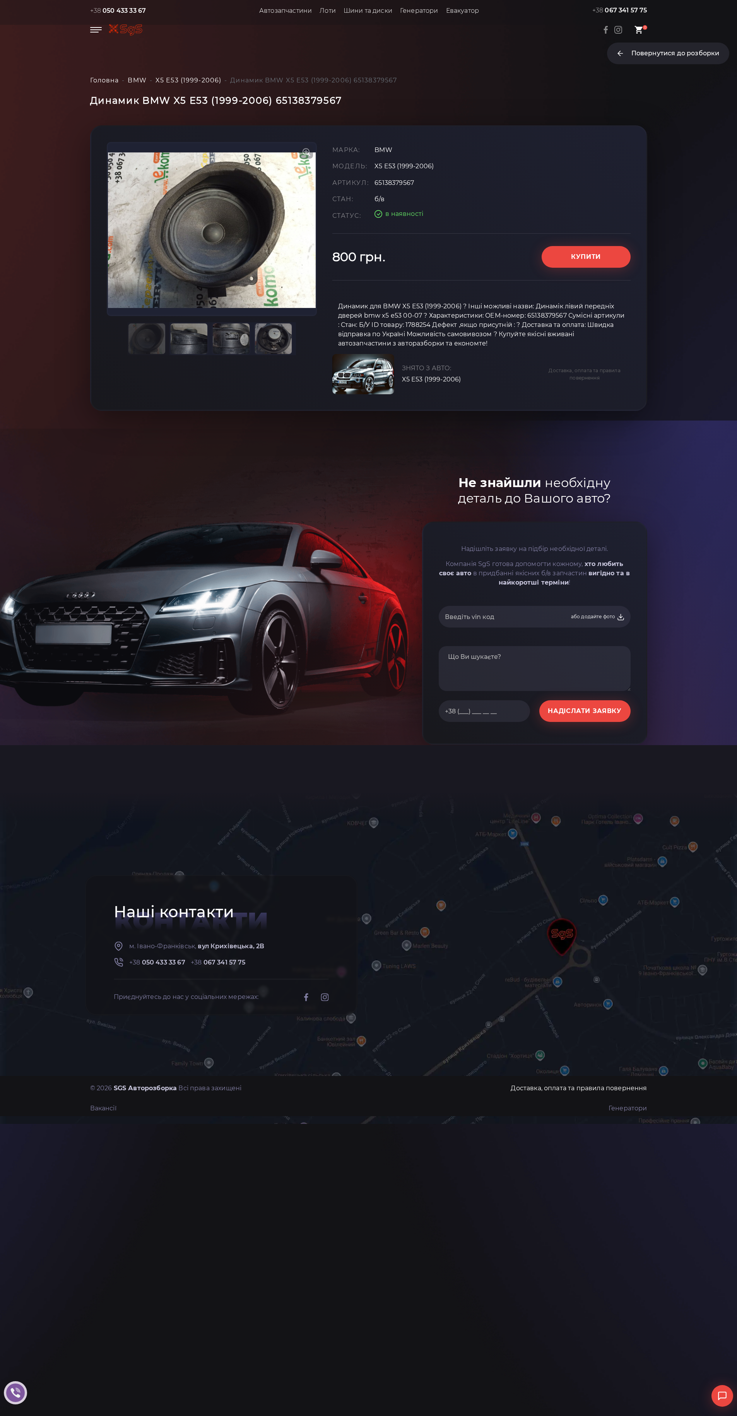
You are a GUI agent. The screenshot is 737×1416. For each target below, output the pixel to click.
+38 (118, 10)
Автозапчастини (285, 10)
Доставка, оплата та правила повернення (584, 374)
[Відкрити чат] (722, 1396)
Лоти (328, 10)
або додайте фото (594, 616)
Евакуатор (462, 10)
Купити (586, 256)
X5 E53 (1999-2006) (431, 379)
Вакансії (103, 1108)
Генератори (419, 10)
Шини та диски (368, 10)
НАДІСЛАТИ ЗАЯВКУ (584, 711)
